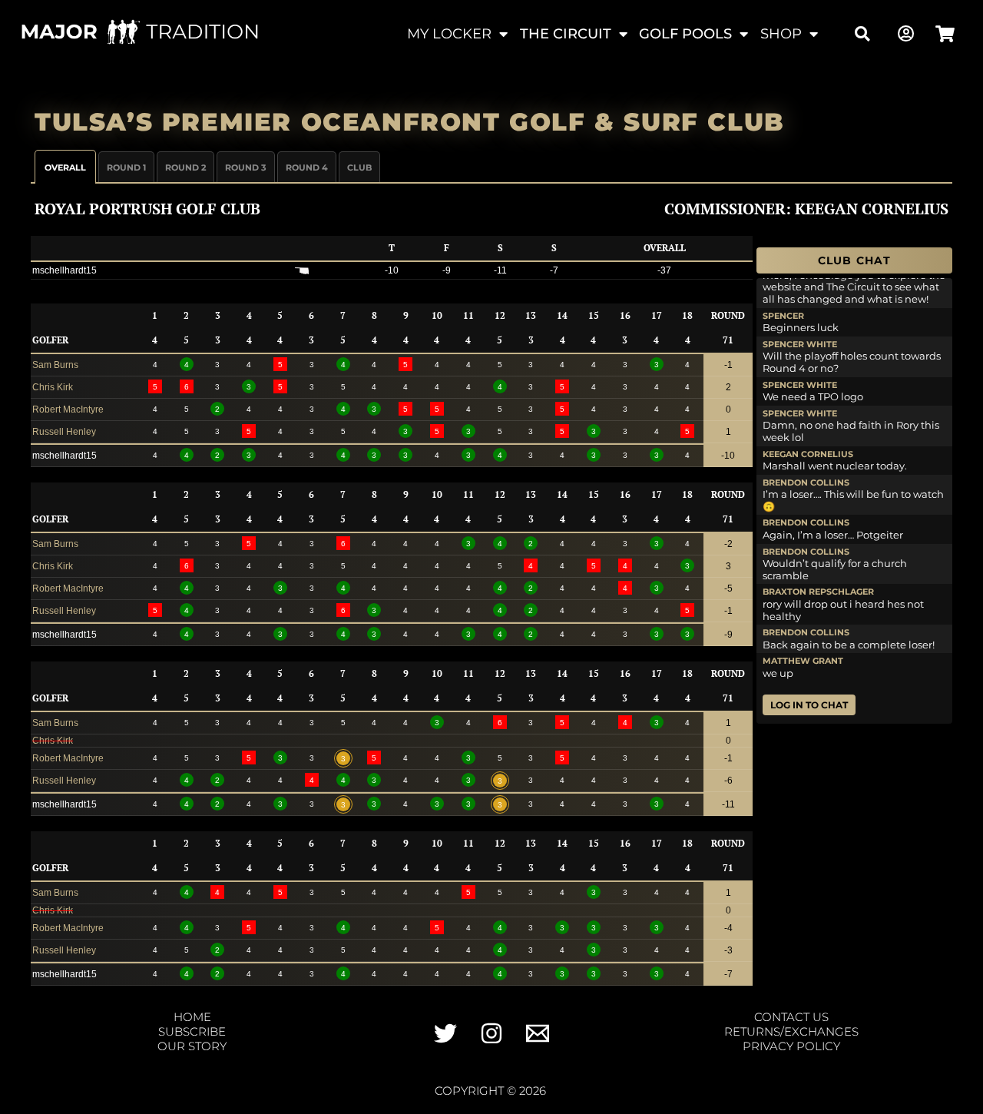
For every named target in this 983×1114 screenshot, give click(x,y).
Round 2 (185, 167)
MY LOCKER (449, 33)
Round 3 (245, 167)
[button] (863, 34)
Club (359, 167)
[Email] (537, 1033)
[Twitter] (445, 1033)
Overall (65, 167)
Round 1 (126, 167)
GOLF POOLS (685, 33)
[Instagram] (491, 1033)
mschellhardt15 (64, 270)
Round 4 (307, 167)
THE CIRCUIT (565, 33)
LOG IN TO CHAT (809, 705)
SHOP (781, 33)
